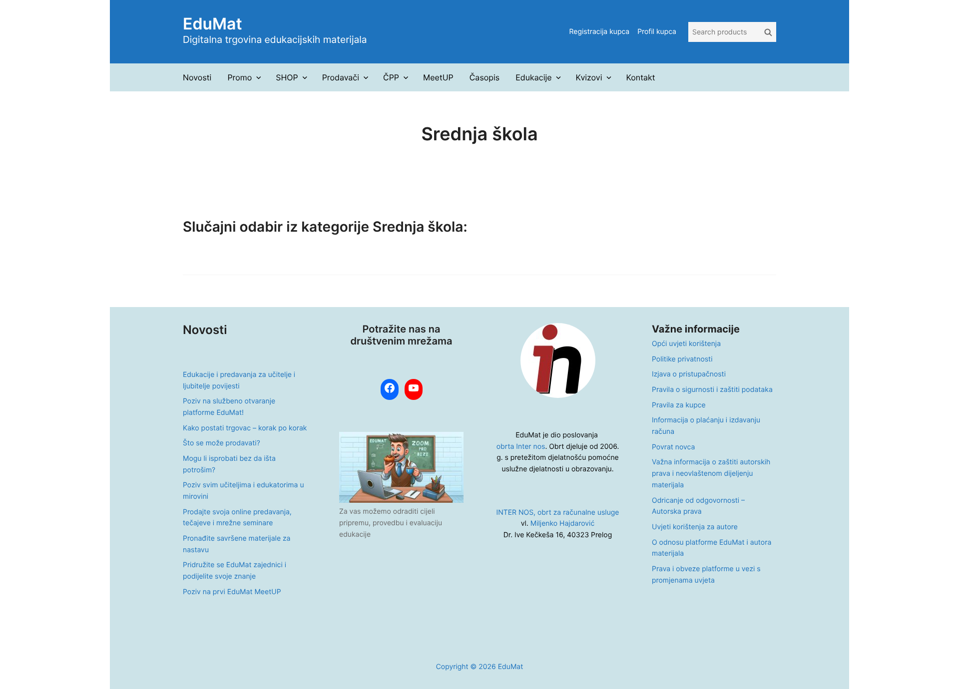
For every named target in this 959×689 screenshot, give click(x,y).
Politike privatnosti (682, 359)
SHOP (287, 77)
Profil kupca (656, 31)
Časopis (484, 77)
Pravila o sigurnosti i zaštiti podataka (712, 389)
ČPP (391, 77)
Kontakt (640, 77)
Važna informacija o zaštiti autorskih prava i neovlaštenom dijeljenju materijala (711, 473)
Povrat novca (673, 447)
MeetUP (438, 77)
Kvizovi (589, 77)
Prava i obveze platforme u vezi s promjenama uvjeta (706, 575)
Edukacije (533, 77)
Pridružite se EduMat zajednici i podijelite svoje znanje (234, 571)
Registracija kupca (599, 31)
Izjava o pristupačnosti (689, 374)
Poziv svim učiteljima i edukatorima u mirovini (243, 491)
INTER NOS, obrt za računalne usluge (557, 512)
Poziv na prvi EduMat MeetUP (232, 592)
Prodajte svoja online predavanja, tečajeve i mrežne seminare (237, 518)
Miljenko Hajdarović (562, 523)
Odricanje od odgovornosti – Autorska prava (698, 506)
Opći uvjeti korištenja (686, 344)
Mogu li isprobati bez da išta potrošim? (229, 464)
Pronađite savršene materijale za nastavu (236, 544)
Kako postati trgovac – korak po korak (245, 428)
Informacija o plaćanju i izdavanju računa (706, 426)
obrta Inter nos (520, 446)
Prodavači (340, 77)
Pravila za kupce (679, 405)
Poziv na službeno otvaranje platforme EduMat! (229, 407)
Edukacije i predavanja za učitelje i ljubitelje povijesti (239, 380)
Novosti (197, 77)
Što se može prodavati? (221, 443)
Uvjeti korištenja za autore (695, 527)
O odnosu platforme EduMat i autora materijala (711, 548)
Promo (239, 77)
